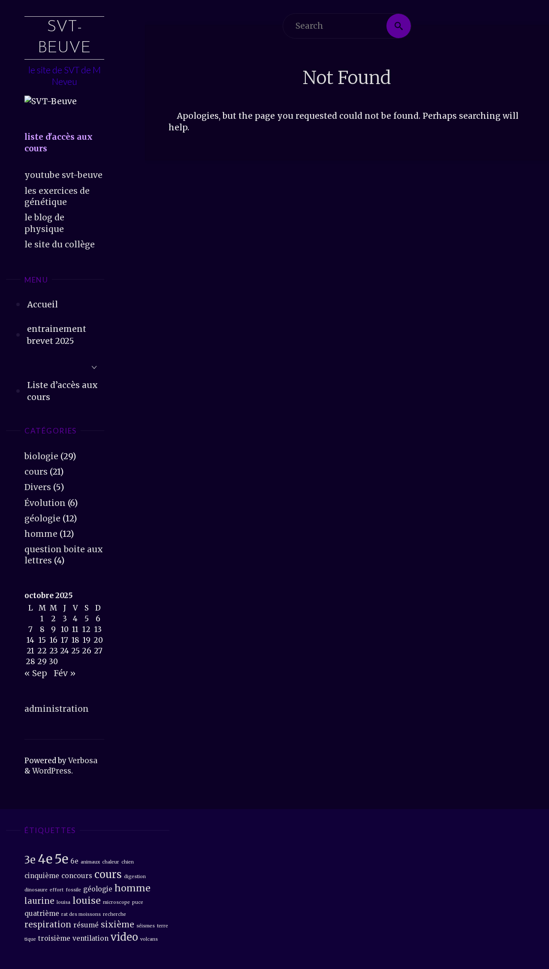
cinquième (41, 876)
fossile (73, 890)
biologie (41, 456)
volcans (149, 939)
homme (40, 534)
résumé (86, 925)
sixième (117, 925)
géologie (42, 518)
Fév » (64, 673)
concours (76, 876)
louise (86, 900)
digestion (135, 876)
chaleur (110, 862)
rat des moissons (81, 914)
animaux (90, 862)
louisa (63, 902)
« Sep (35, 673)
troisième (54, 938)
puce (137, 902)
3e (30, 860)
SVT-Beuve (64, 38)
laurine (39, 901)
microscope (116, 902)
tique (30, 939)
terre (162, 926)
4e (45, 859)
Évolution (45, 503)
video (124, 937)
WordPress (51, 771)
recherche (114, 914)
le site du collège (59, 244)
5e (61, 859)
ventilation (90, 938)
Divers (37, 487)
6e (74, 861)
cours (36, 471)
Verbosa (81, 760)
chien (127, 862)
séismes (145, 926)
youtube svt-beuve (63, 175)
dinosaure (36, 890)
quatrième (41, 913)
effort (56, 890)
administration (56, 709)
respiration (47, 925)
